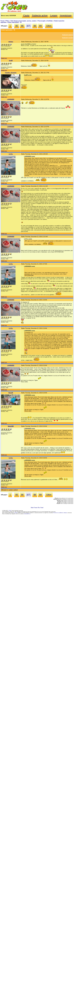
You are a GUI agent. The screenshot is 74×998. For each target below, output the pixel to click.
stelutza (10, 41)
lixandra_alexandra (10, 72)
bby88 (11, 60)
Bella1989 (11, 426)
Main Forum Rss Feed (37, 507)
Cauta (26, 15)
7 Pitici (9, 510)
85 (16, 26)
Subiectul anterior (67, 35)
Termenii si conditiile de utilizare (60, 512)
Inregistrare (65, 15)
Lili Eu (11, 154)
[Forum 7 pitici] (14, 11)
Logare (53, 15)
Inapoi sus (4, 58)
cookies (15, 512)
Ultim (48, 26)
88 (35, 26)
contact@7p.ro (27, 513)
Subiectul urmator (67, 38)
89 (40, 26)
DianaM (10, 392)
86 (22, 26)
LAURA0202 (10, 99)
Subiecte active (40, 15)
